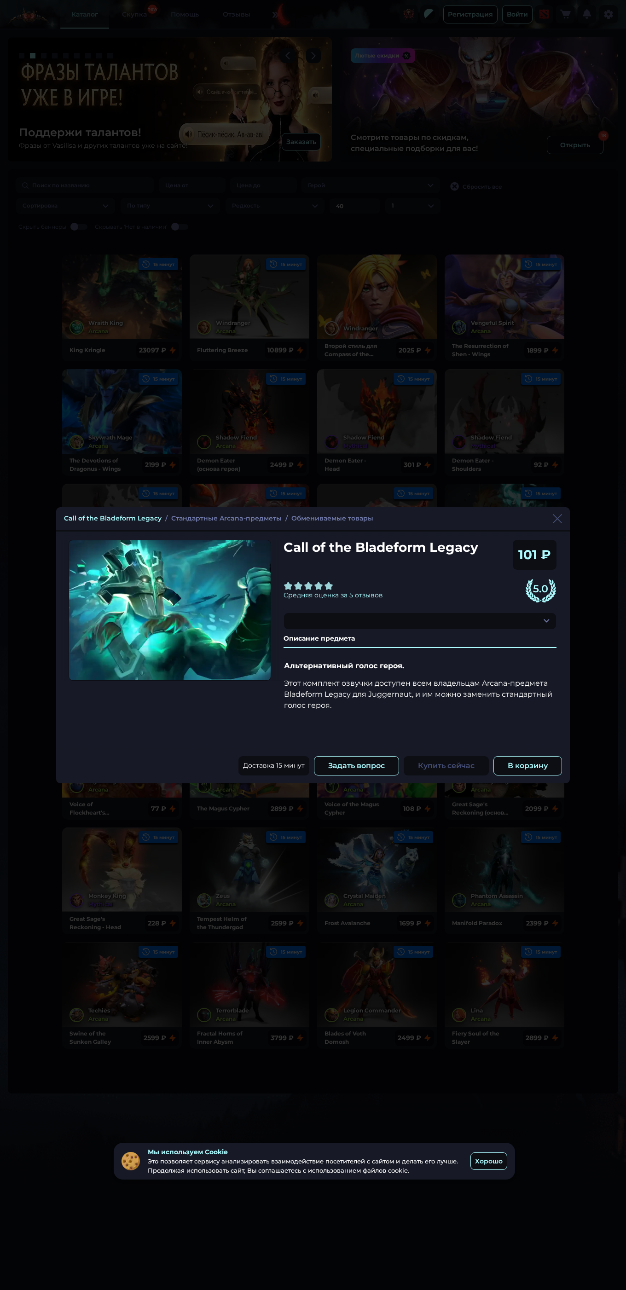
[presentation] (420, 621)
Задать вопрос (356, 765)
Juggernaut (472, 519)
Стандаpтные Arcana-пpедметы (226, 518)
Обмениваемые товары (332, 518)
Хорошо (489, 1161)
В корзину (528, 765)
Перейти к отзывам (454, 590)
